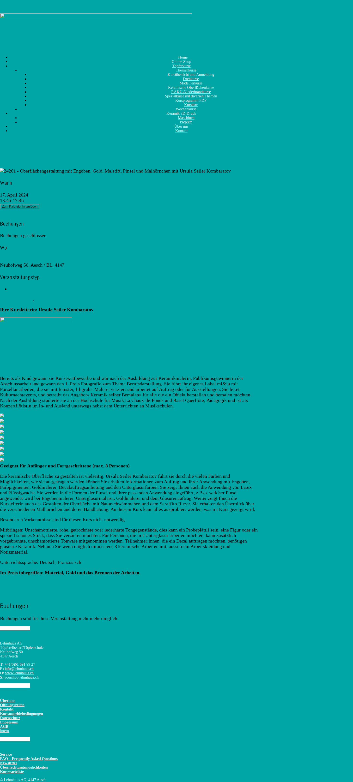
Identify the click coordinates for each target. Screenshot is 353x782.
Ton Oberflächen (16, 299)
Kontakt (181, 131)
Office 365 (101, 211)
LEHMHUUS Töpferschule (26, 259)
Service (6, 754)
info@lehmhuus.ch (19, 669)
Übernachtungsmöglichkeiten (24, 767)
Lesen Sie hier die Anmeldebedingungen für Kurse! (53, 582)
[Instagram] (2, 39)
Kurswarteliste (12, 772)
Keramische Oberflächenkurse (39, 289)
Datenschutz (10, 718)
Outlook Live (126, 211)
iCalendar (80, 211)
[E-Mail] (5, 39)
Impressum (9, 722)
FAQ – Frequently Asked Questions (29, 759)
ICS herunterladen (18, 211)
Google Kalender (53, 211)
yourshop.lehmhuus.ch (21, 677)
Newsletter (8, 763)
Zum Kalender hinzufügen (19, 206)
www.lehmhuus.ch (19, 673)
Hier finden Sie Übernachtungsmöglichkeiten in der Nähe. (60, 593)
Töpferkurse (47, 299)
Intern (4, 731)
